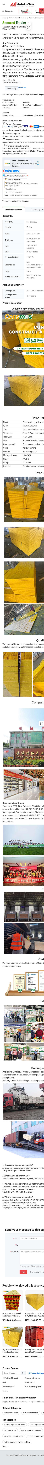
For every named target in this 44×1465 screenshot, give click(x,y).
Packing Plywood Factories (14, 1424)
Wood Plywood (10, 1430)
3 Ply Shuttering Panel (33, 1387)
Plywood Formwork (30, 1412)
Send (23, 1272)
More (4, 1446)
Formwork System (31, 1378)
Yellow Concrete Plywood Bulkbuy (17, 1442)
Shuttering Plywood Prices (31, 1430)
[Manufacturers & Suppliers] (22, 4)
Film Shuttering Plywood (13, 1436)
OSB (4, 1382)
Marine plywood (8, 1387)
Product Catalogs (37, 1373)
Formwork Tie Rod (11, 1412)
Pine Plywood (30, 1382)
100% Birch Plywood (10, 1378)
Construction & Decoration (18, 18)
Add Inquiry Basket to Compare (17, 201)
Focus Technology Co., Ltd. (31, 1455)
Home (4, 18)
